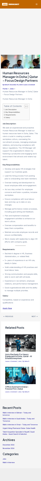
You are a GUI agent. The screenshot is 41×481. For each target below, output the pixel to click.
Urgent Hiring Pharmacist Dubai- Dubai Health (19, 428)
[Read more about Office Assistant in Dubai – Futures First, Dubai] (20, 375)
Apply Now (7, 308)
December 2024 (8, 445)
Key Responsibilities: (12, 112)
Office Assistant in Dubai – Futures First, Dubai (17, 388)
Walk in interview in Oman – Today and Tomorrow (20, 425)
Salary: (7, 117)
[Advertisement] (20, 30)
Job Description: (11, 109)
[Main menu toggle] (36, 4)
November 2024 (8, 448)
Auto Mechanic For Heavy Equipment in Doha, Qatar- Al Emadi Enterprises (18, 356)
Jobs (19, 361)
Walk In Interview (9, 462)
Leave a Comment (29, 85)
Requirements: (10, 115)
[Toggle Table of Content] (25, 106)
